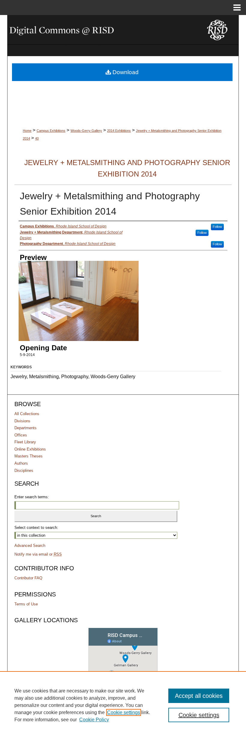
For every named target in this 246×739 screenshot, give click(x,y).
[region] (123, 705)
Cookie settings (123, 712)
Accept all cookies (199, 695)
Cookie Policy (94, 719)
